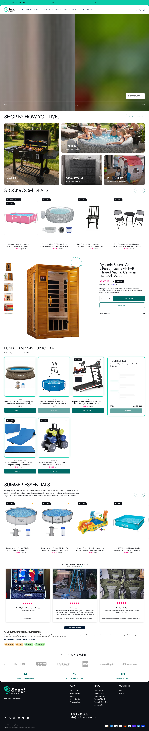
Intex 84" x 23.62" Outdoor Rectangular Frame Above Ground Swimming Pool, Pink (19, 245)
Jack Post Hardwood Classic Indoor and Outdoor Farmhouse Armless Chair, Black (91, 245)
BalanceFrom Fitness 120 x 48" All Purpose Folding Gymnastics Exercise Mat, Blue (18, 463)
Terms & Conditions (101, 702)
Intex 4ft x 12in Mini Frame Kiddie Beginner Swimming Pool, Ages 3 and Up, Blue (127, 549)
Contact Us (74, 690)
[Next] (96, 2)
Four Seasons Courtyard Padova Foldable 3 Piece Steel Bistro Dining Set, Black (127, 245)
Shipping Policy (99, 696)
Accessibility (98, 705)
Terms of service (23, 727)
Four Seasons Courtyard (129, 241)
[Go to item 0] (8, 267)
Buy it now (122, 305)
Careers (72, 696)
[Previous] (53, 2)
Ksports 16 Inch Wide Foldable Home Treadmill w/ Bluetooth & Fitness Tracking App (86, 403)
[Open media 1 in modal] (53, 302)
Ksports (88, 399)
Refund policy (7, 727)
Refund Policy (99, 693)
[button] (3, 593)
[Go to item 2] (8, 277)
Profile (121, 693)
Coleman (57, 241)
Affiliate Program (75, 693)
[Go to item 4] (8, 297)
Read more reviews (74, 627)
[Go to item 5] (8, 307)
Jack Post (93, 241)
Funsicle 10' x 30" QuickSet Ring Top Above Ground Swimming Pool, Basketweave (18, 403)
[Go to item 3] (8, 287)
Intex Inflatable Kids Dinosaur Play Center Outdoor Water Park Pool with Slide (90, 549)
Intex (21, 241)
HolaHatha (54, 460)
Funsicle (20, 399)
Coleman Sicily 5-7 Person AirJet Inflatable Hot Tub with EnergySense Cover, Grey (54, 245)
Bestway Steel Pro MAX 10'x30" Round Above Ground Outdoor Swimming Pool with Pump (18, 549)
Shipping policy (31, 727)
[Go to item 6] (8, 317)
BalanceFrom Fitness (20, 460)
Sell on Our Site (75, 699)
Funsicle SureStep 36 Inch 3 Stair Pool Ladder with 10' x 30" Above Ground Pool (52, 403)
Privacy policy (15, 727)
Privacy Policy (99, 690)
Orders (121, 690)
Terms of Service (100, 699)
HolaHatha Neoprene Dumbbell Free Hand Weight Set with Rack (53, 463)
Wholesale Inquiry (76, 702)
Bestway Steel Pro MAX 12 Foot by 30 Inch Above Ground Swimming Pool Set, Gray (54, 549)
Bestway (21, 545)
